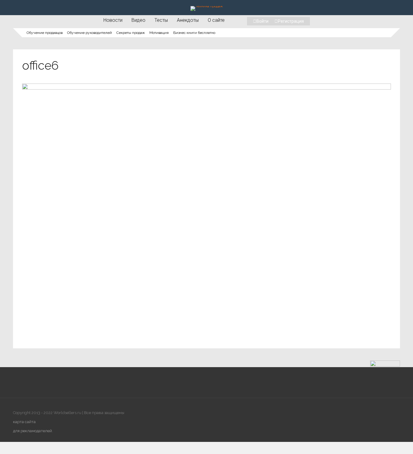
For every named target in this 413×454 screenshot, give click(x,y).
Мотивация (159, 33)
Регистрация (291, 21)
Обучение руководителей (89, 33)
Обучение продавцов (45, 33)
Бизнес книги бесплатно (194, 33)
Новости (112, 20)
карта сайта (24, 421)
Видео (138, 20)
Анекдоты (188, 20)
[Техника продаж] (206, 6)
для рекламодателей (32, 431)
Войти (262, 21)
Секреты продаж (130, 33)
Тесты (161, 20)
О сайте (216, 20)
